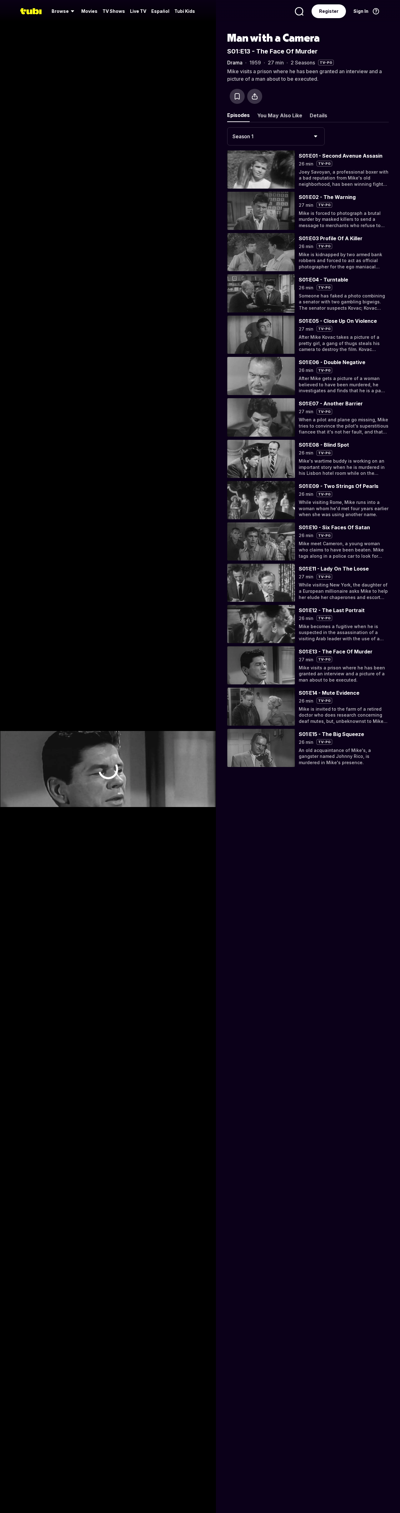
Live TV (138, 11)
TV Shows (113, 11)
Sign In (360, 11)
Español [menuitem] (160, 11)
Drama (234, 62)
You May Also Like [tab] (279, 115)
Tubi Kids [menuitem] (184, 11)
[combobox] (276, 136)
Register (328, 11)
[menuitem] (64, 11)
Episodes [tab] (238, 115)
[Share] (254, 96)
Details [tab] (318, 115)
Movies (89, 11)
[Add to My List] (237, 96)
